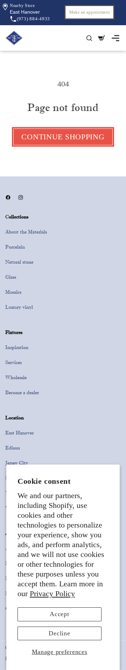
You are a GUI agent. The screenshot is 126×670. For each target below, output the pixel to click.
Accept (59, 613)
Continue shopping (62, 137)
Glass (10, 277)
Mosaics (13, 292)
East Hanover (19, 432)
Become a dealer (22, 392)
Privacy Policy (52, 593)
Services (13, 362)
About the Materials (26, 232)
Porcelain (15, 247)
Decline (59, 633)
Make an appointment (89, 12)
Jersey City (16, 463)
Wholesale (16, 377)
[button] (25, 12)
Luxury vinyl (19, 307)
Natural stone (19, 262)
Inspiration (16, 347)
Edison (12, 448)
